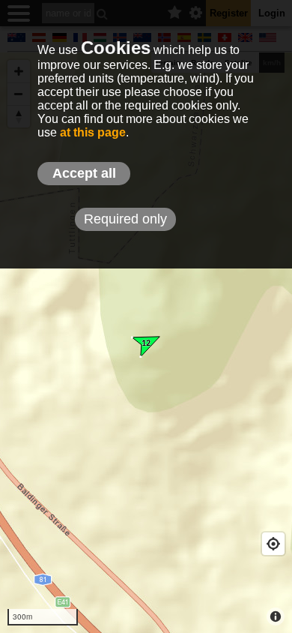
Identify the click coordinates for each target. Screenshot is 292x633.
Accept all (84, 173)
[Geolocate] (273, 543)
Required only (125, 219)
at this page (93, 132)
